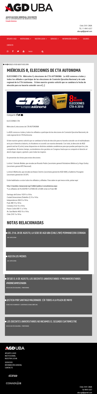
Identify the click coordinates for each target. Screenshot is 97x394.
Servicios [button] (54, 39)
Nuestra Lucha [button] (40, 39)
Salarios (86, 39)
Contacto (10, 45)
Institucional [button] (25, 39)
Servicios (9, 362)
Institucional (10, 356)
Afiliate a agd (11, 39)
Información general (13, 365)
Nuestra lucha (11, 359)
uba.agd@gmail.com (84, 31)
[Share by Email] (22, 115)
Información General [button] (70, 39)
